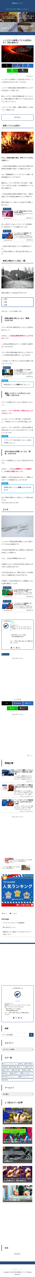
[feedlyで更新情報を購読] (16, 648)
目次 (15, 117)
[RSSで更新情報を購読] (19, 648)
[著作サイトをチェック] (11, 648)
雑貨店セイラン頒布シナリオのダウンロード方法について (17, 933)
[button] (23, 71)
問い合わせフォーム (9, 927)
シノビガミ (6, 654)
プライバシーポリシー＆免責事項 (13, 923)
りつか (12, 623)
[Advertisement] (17, 677)
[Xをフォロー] (14, 648)
